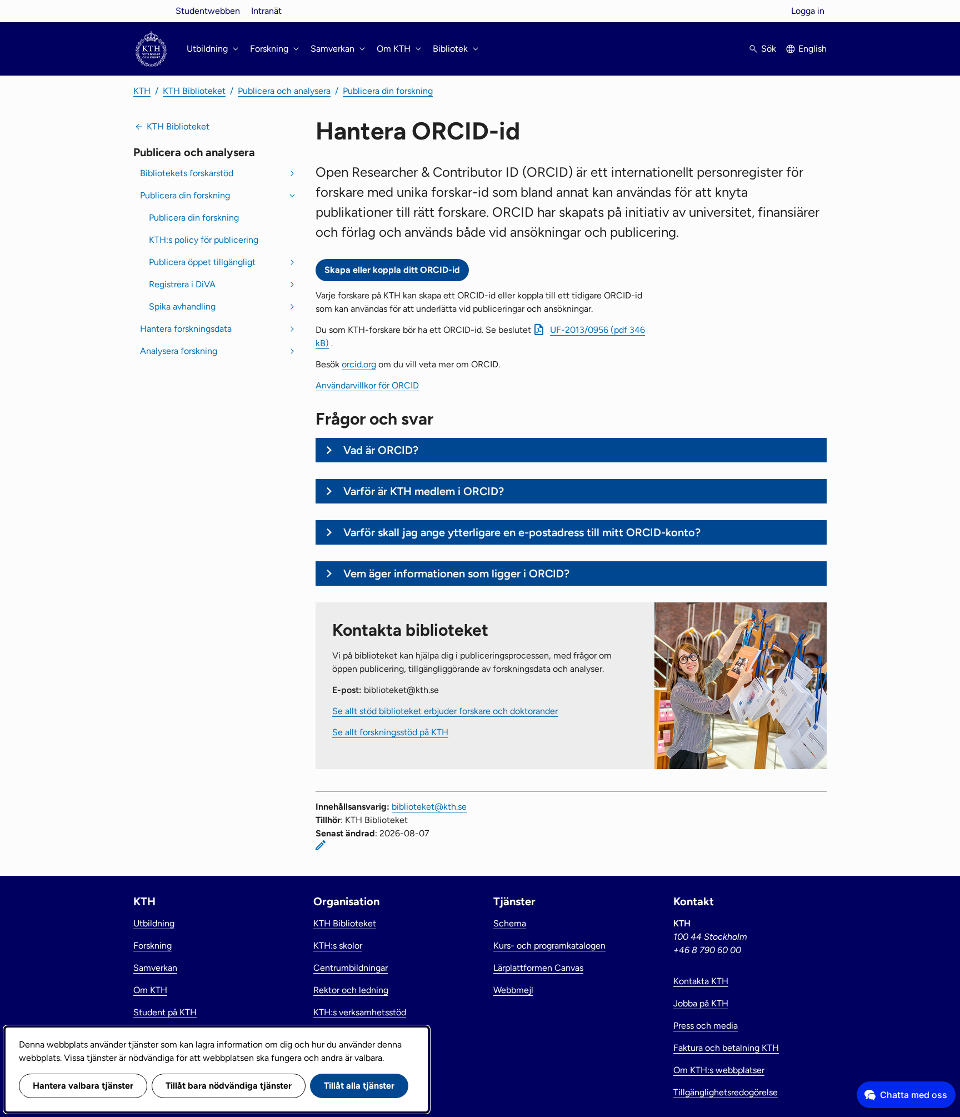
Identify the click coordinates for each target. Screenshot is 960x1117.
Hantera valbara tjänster (83, 1085)
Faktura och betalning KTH (726, 1048)
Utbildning (153, 923)
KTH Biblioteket (194, 91)
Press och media (705, 1025)
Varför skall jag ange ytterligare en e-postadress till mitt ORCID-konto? (522, 532)
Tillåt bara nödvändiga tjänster (229, 1085)
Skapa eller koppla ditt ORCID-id (392, 270)
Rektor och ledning (350, 990)
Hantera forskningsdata (186, 328)
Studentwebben (208, 11)
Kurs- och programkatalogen (549, 945)
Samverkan (155, 968)
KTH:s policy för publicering (203, 240)
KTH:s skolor (337, 945)
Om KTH (150, 990)
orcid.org (359, 364)
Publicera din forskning (388, 91)
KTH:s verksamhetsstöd (359, 1012)
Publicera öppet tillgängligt (202, 262)
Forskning (152, 945)
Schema (509, 923)
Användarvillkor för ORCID (367, 385)
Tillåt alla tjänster (359, 1085)
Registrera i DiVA (182, 284)
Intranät (266, 11)
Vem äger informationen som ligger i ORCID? (456, 573)
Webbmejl (513, 990)
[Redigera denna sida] (321, 845)
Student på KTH (165, 1012)
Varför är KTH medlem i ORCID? (423, 491)
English (812, 48)
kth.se (151, 11)
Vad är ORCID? (380, 450)
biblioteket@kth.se (429, 806)
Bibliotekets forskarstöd (186, 173)
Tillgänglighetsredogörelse (725, 1092)
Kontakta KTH (700, 981)
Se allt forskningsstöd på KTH (390, 732)
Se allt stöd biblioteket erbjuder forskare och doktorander (445, 711)
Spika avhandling (182, 306)
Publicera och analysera (284, 91)
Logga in (807, 11)
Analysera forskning (178, 351)
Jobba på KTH (700, 1003)
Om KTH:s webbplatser (718, 1070)
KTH (142, 91)
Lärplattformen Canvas (538, 968)
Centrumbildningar (350, 968)
